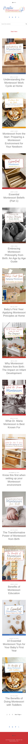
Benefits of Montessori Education (14, 590)
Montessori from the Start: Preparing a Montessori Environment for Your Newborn (14, 140)
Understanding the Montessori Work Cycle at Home (14, 82)
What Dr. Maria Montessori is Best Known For (14, 424)
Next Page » (18, 715)
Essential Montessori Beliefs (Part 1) (14, 197)
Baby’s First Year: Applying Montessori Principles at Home (14, 312)
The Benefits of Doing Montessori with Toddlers (14, 701)
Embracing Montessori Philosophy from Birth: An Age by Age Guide (14, 255)
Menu (14, 2)
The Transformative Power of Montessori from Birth (14, 535)
